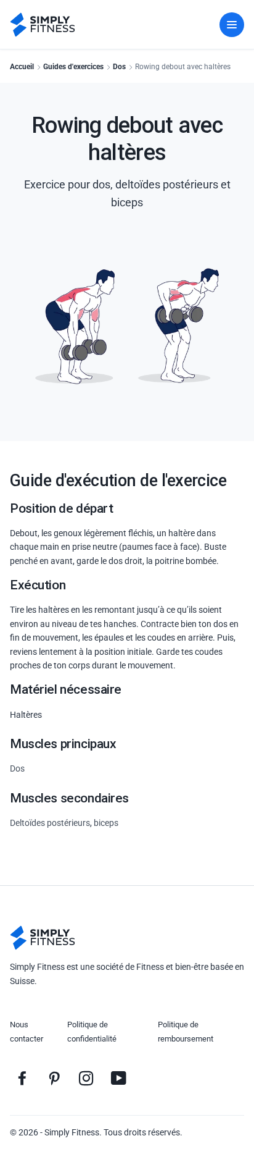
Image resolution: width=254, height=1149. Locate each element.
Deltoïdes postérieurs (50, 823)
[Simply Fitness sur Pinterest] (54, 1078)
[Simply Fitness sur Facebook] (22, 1078)
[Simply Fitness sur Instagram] (86, 1078)
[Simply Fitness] (42, 937)
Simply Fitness (71, 1132)
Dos (119, 66)
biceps (106, 823)
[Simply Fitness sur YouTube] (118, 1078)
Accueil (22, 66)
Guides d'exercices (73, 66)
